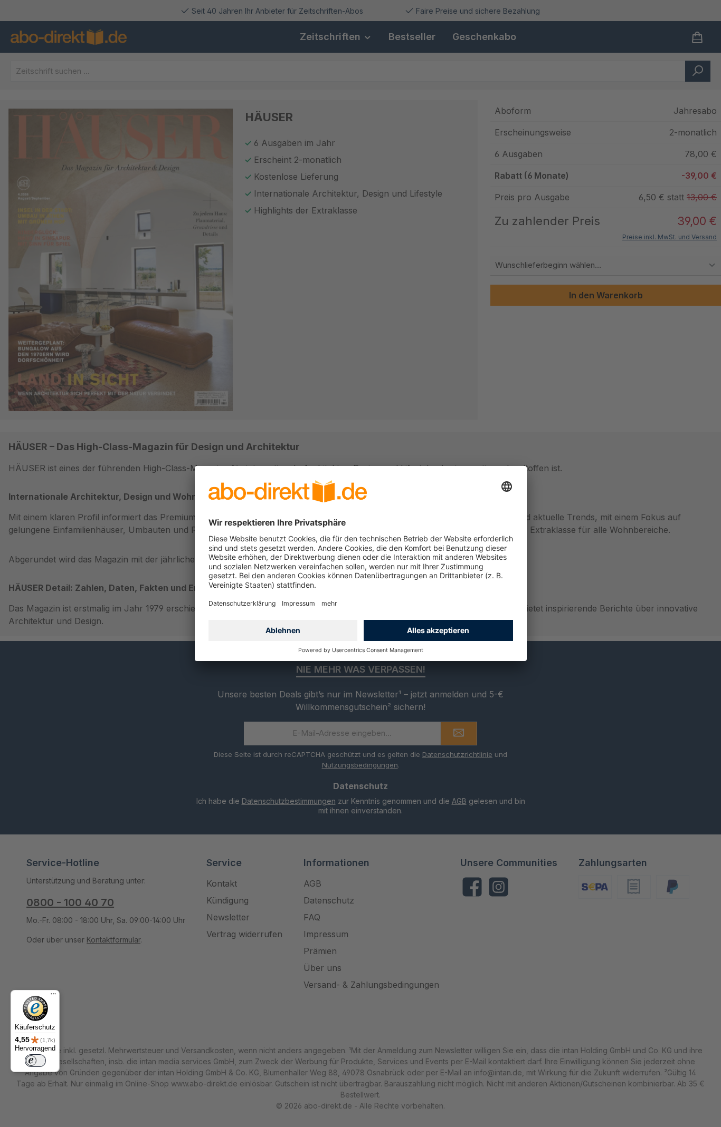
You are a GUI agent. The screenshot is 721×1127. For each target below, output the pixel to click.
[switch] (35, 1060)
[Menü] (53, 996)
